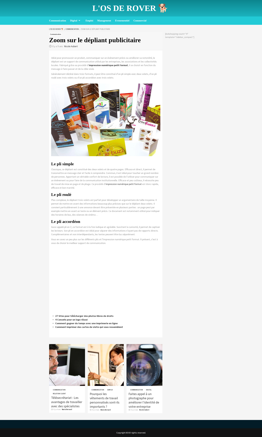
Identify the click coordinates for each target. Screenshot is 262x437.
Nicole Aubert (71, 46)
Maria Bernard (67, 409)
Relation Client (59, 394)
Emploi (89, 20)
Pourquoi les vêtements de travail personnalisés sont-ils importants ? (104, 400)
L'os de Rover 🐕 (130, 8)
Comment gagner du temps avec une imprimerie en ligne (86, 323)
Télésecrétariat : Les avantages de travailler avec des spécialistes (66, 402)
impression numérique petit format (108, 65)
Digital (73, 20)
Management (104, 20)
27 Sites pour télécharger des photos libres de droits (84, 315)
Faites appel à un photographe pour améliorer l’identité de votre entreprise (144, 400)
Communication (57, 20)
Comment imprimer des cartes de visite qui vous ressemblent (89, 327)
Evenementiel (122, 20)
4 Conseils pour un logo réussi (71, 319)
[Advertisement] (105, 279)
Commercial (139, 20)
